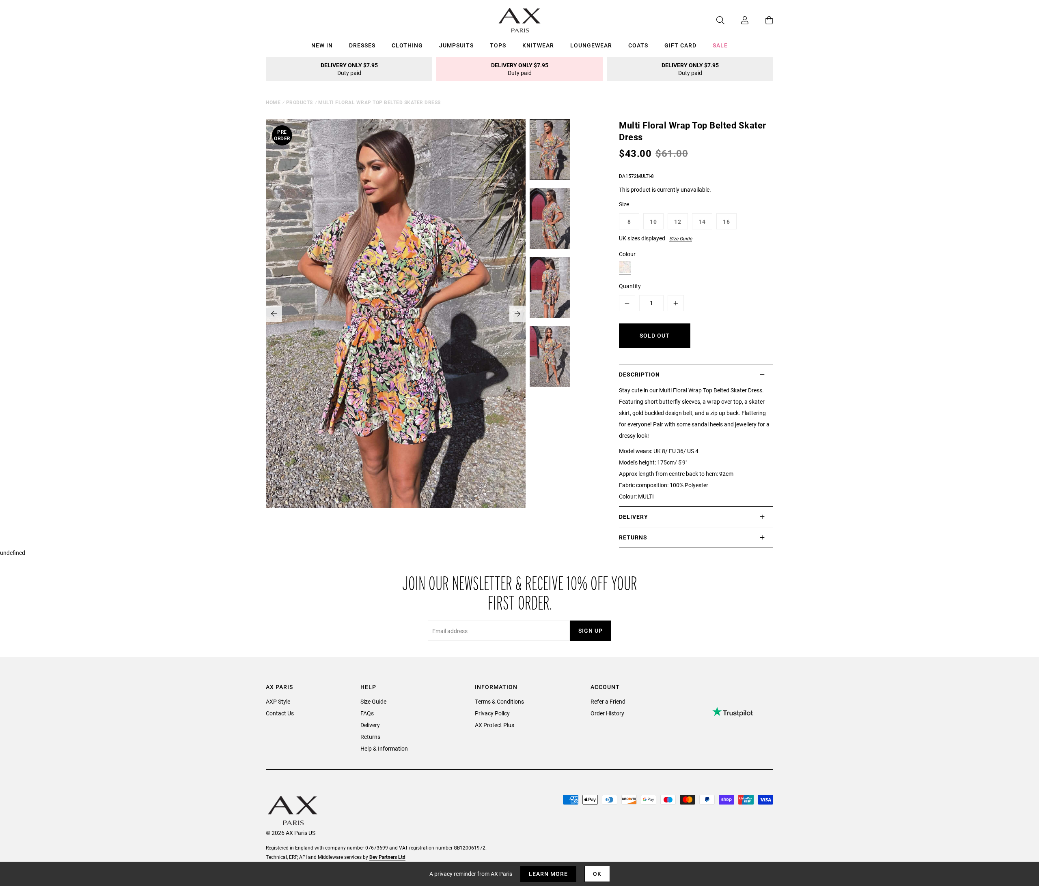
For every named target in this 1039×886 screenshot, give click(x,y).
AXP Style (278, 701)
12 (677, 221)
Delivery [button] (633, 516)
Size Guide (680, 238)
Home (273, 102)
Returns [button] (633, 537)
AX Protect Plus (494, 725)
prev (274, 314)
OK (597, 873)
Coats (638, 45)
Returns (370, 736)
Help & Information (384, 748)
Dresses (362, 45)
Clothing (407, 45)
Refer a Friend (608, 701)
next (517, 314)
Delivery (370, 725)
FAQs (367, 713)
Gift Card (680, 45)
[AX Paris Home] (520, 20)
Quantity (630, 286)
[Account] (736, 20)
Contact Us (280, 713)
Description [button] (639, 374)
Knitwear (538, 45)
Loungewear (591, 45)
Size (624, 204)
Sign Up (590, 630)
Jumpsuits (456, 45)
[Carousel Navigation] (396, 314)
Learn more (548, 873)
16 (726, 221)
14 (702, 221)
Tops (498, 45)
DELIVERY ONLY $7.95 (349, 69)
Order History (607, 713)
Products (299, 102)
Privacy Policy (492, 713)
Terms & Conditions (499, 701)
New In (322, 45)
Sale (720, 45)
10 (653, 221)
